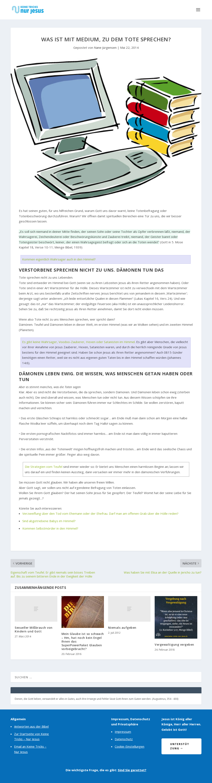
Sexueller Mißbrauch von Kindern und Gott (34, 629)
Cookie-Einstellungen (129, 746)
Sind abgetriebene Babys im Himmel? (49, 521)
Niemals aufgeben (122, 628)
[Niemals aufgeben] (129, 608)
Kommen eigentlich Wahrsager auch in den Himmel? (59, 259)
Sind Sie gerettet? (132, 770)
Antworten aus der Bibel (31, 726)
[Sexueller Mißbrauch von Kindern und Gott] (36, 608)
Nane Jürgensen (105, 47)
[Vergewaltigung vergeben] (176, 617)
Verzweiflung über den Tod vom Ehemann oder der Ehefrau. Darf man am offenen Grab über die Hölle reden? (100, 513)
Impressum (123, 732)
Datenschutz (124, 739)
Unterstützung (179, 746)
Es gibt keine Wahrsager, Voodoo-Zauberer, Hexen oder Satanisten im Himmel (78, 342)
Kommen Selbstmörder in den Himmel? (50, 528)
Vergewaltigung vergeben (174, 644)
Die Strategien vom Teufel (43, 467)
